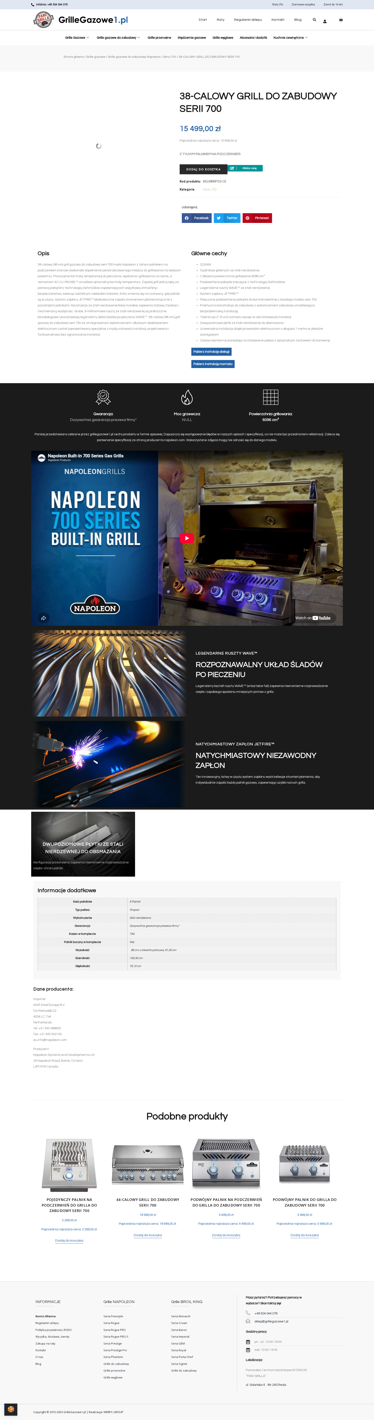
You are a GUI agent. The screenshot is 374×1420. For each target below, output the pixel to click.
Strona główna (74, 56)
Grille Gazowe (75, 37)
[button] (314, 19)
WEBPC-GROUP (113, 1412)
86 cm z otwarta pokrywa (147, 950)
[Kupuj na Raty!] (245, 167)
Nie (132, 942)
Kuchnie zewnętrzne (289, 37)
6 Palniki (135, 901)
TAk (132, 933)
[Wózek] (341, 19)
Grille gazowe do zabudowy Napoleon (134, 56)
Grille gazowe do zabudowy (116, 37)
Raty (220, 19)
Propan (134, 909)
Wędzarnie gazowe (192, 37)
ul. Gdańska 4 (255, 1384)
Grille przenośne (159, 37)
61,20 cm (171, 950)
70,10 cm (135, 966)
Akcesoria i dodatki (253, 37)
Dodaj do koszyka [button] (69, 1240)
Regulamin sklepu (248, 19)
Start (203, 19)
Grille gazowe (95, 56)
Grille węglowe (223, 37)
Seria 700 (169, 56)
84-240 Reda (277, 1384)
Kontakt (278, 19)
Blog (297, 19)
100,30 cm (136, 958)
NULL (187, 420)
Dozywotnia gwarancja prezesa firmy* (103, 420)
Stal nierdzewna (140, 917)
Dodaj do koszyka (203, 169)
